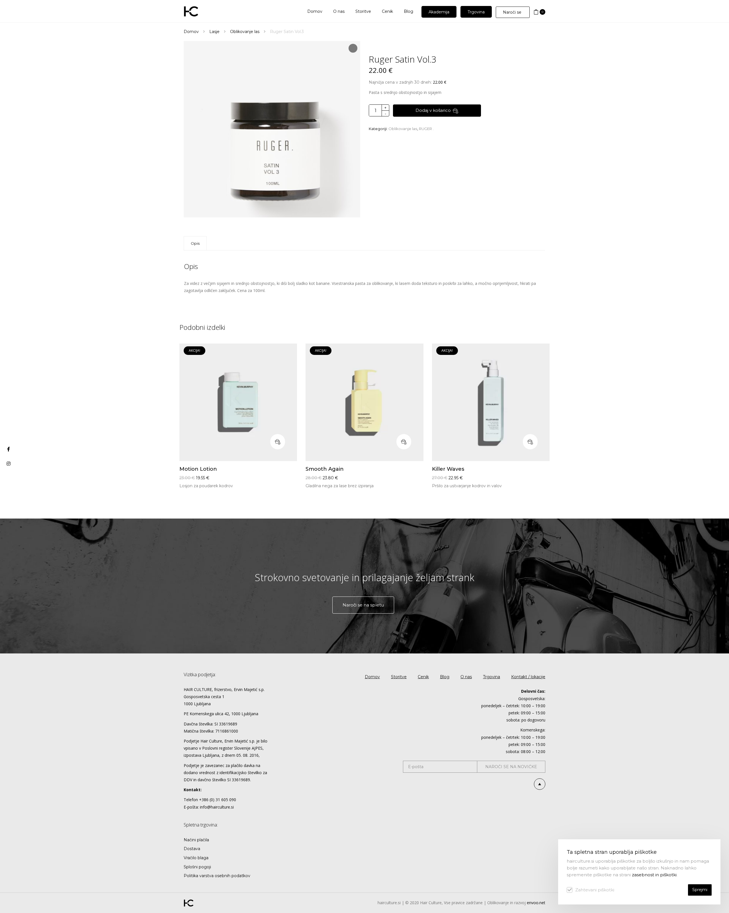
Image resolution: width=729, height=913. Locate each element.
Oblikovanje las (244, 31)
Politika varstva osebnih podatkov (217, 875)
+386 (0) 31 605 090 (217, 799)
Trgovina (491, 676)
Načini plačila (196, 839)
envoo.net (536, 902)
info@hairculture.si (217, 807)
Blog (444, 676)
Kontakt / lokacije (528, 676)
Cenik (423, 676)
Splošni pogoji (197, 866)
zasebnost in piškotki (654, 874)
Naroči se (513, 12)
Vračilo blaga (196, 857)
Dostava (192, 848)
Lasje (214, 31)
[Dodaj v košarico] (277, 441)
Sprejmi (699, 889)
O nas (466, 676)
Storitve (399, 676)
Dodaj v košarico (433, 110)
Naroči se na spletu (363, 605)
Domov (191, 31)
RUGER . (426, 128)
